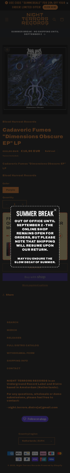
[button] (55, 210)
